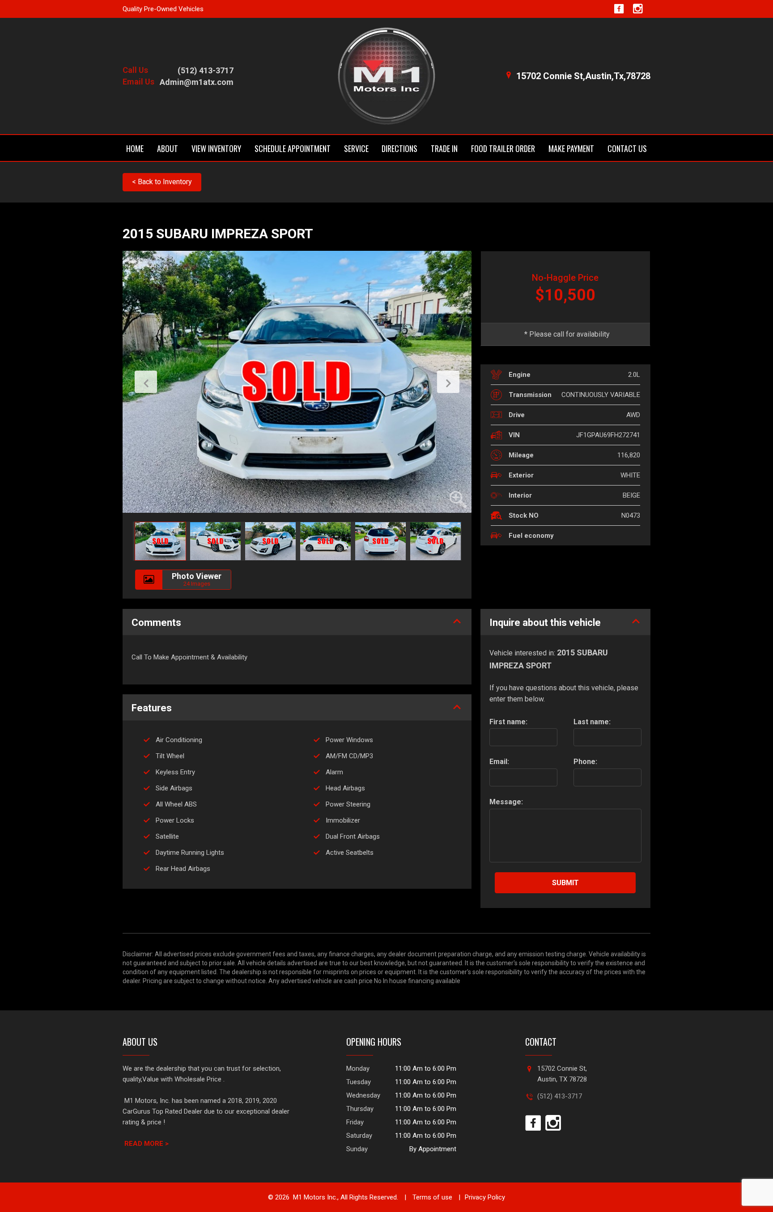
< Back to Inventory (162, 181)
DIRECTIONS (399, 148)
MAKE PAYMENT (571, 148)
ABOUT (167, 148)
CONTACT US (627, 148)
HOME (135, 148)
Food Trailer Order (503, 148)
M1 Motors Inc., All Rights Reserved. (345, 1197)
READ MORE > (146, 1144)
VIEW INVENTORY (216, 148)
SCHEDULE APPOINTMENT (293, 148)
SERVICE (356, 148)
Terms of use (431, 1197)
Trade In (444, 148)
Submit (565, 882)
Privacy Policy (485, 1197)
